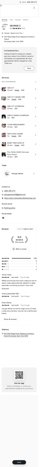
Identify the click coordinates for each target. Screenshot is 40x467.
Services (4, 20)
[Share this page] (34, 7)
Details (17, 90)
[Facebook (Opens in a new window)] (3, 218)
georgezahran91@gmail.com (14, 194)
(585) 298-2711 (32, 2)
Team (11, 20)
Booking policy (9, 208)
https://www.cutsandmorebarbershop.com (20, 198)
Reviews (18, 20)
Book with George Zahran (19, 173)
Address (25, 20)
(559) (23, 28)
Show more (5, 288)
